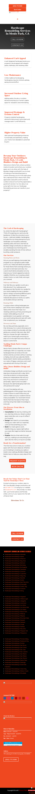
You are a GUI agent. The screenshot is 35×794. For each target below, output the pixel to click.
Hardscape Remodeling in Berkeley (15, 565)
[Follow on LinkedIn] (12, 698)
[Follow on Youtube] (23, 698)
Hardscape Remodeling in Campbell (15, 569)
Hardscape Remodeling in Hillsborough (16, 599)
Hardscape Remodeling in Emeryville (15, 584)
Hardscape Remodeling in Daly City (15, 576)
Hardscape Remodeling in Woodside (15, 673)
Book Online (17, 9)
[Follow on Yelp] (16, 698)
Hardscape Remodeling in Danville (15, 578)
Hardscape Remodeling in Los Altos (15, 605)
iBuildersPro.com (10, 489)
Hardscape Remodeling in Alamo (14, 556)
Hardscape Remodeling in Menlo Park (16, 611)
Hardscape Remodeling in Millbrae (15, 614)
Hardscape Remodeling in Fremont (15, 588)
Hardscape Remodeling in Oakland (15, 622)
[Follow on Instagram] (8, 698)
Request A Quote (17, 461)
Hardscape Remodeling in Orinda (14, 624)
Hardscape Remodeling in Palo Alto (15, 628)
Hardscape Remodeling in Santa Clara (16, 660)
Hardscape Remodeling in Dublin (14, 580)
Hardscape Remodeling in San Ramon (16, 658)
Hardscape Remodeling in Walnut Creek (16, 671)
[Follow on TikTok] (27, 698)
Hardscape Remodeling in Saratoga (15, 662)
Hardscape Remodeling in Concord (15, 571)
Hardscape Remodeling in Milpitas (15, 616)
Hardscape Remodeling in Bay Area (15, 561)
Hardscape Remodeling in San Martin (16, 654)
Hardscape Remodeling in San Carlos (16, 647)
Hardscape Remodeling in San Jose (15, 649)
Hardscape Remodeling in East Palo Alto (17, 582)
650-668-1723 (9, 487)
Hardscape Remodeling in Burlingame (16, 567)
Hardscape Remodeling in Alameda (15, 554)
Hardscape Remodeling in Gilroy (14, 591)
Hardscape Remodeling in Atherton (15, 558)
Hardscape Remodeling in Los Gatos (15, 609)
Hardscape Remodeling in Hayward (15, 596)
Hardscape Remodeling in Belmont (15, 563)
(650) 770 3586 (17, 6)
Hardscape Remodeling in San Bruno (15, 645)
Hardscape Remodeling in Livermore (15, 603)
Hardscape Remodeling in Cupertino (15, 573)
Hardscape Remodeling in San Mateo (16, 656)
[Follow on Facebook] (5, 698)
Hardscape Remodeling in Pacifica (15, 626)
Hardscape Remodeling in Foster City (16, 586)
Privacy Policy (23, 790)
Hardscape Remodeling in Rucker (15, 643)
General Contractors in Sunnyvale (13, 745)
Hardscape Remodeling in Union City (15, 669)
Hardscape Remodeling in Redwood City (17, 641)
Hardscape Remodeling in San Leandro (16, 652)
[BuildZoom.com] (13, 744)
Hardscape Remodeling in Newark (15, 620)
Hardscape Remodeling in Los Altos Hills (17, 607)
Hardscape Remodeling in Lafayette (15, 601)
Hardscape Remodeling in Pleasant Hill (16, 631)
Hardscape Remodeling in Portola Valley (16, 639)
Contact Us (17, 45)
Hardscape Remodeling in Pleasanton (16, 633)
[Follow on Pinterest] (19, 698)
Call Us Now (17, 39)
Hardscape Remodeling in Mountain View (17, 618)
